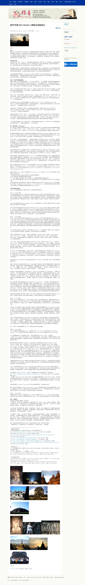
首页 (10, 1)
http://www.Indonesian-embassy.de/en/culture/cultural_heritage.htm (33, 434)
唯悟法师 (20, 1)
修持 (31, 1)
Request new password (70, 47)
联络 (15, 4)
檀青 (49, 1)
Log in (12, 568)
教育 (35, 1)
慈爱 (53, 1)
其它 (61, 1)
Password (67, 43)
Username (67, 39)
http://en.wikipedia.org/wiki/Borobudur (24, 437)
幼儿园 (40, 1)
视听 (57, 1)
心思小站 (12, 565)
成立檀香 (26, 1)
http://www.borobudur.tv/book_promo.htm (24, 432)
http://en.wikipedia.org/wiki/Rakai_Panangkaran (24, 374)
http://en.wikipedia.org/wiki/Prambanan (24, 439)
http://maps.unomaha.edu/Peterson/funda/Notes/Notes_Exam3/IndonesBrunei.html (36, 442)
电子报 (10, 4)
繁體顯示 (66, 24)
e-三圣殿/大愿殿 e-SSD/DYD (70, 1)
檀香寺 (14, 1)
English (66, 23)
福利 (45, 1)
